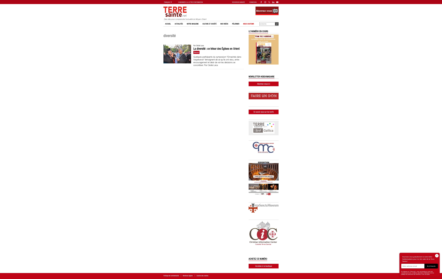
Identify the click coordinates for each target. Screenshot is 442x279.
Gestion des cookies (202, 276)
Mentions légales (188, 276)
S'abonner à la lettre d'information (190, 2)
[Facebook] (261, 2)
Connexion (253, 2)
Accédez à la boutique (263, 266)
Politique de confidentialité (171, 276)
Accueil (168, 24)
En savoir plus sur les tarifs (264, 112)
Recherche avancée (238, 2)
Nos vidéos (224, 24)
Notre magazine (193, 24)
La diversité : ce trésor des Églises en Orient (216, 48)
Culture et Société (209, 24)
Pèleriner (235, 24)
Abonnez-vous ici (263, 84)
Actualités (179, 24)
